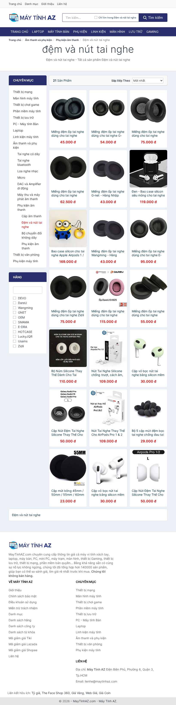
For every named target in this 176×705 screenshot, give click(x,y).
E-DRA (22, 327)
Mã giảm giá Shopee (23, 650)
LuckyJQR (25, 336)
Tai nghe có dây (28, 154)
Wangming (25, 308)
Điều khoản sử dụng (23, 602)
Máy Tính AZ (107, 701)
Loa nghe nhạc (27, 171)
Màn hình (117, 31)
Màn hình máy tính (26, 98)
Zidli (21, 346)
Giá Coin (105, 693)
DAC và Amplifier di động (29, 186)
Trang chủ (15, 4)
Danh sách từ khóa (22, 632)
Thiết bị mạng (22, 92)
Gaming (152, 31)
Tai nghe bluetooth (24, 162)
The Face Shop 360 (56, 693)
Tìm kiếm (155, 17)
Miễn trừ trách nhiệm (23, 608)
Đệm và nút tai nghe (32, 225)
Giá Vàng (77, 693)
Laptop (38, 31)
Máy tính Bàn (58, 31)
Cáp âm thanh (31, 216)
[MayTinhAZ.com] (32, 17)
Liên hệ (62, 4)
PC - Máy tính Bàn (25, 124)
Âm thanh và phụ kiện (38, 40)
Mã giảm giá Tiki (20, 638)
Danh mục (31, 4)
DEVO (22, 298)
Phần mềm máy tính (27, 111)
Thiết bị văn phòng (26, 254)
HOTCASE (25, 332)
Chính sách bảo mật (22, 596)
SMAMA (23, 322)
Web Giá (91, 693)
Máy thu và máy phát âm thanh (28, 197)
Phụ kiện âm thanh (67, 40)
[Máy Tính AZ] (30, 545)
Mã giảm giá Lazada (23, 644)
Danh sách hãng (20, 620)
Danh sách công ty (22, 626)
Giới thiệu (47, 4)
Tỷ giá (36, 693)
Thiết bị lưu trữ (23, 117)
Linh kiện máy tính (25, 137)
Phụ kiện (80, 31)
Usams (22, 341)
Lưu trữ (136, 31)
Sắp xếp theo (120, 80)
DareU (22, 303)
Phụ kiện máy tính (25, 261)
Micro (21, 177)
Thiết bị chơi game (26, 104)
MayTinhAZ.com (84, 701)
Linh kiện (98, 31)
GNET (22, 312)
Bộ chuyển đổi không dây (32, 235)
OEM (21, 317)
